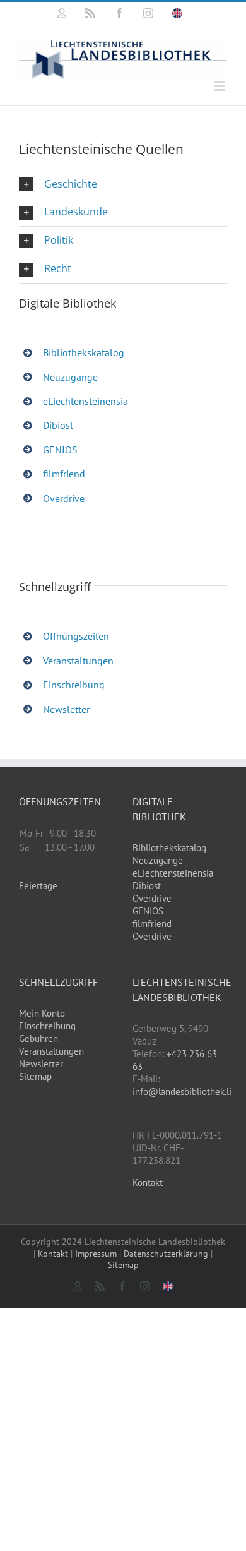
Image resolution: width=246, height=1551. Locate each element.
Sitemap (35, 1076)
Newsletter (66, 709)
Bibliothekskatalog (83, 352)
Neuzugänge (70, 377)
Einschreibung (74, 684)
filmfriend (64, 473)
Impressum (96, 1253)
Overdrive (64, 498)
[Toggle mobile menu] (220, 86)
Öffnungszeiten (76, 636)
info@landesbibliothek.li (181, 1092)
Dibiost (58, 425)
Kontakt (147, 1183)
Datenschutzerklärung (166, 1253)
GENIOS (60, 449)
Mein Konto (42, 1013)
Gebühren (38, 1039)
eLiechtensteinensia (85, 401)
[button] (123, 184)
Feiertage (38, 886)
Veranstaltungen (78, 660)
